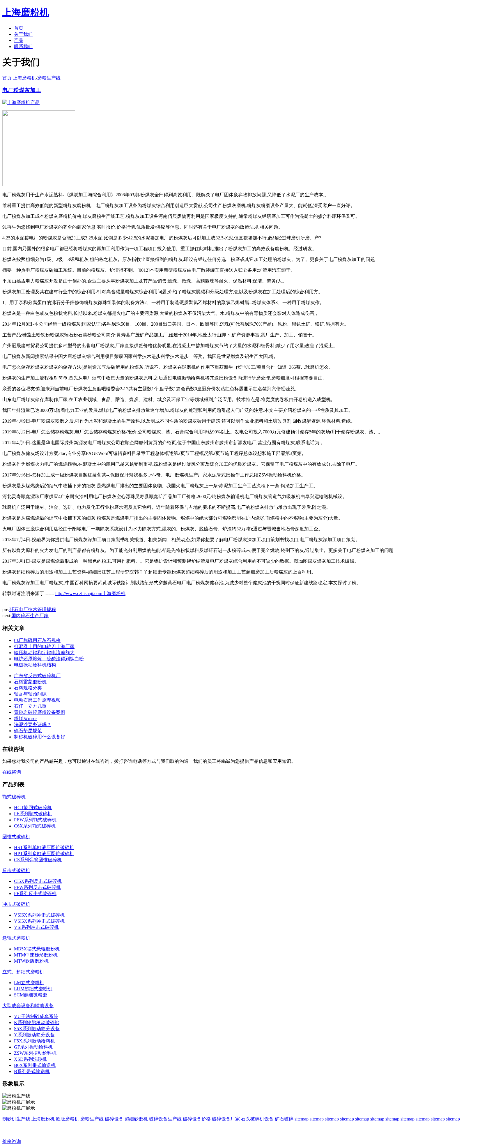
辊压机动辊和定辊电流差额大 (44, 652)
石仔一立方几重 (30, 706)
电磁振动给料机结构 (35, 664)
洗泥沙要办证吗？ (32, 724)
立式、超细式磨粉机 (23, 971)
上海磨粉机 (43, 1118)
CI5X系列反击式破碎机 (38, 881)
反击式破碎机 (16, 870)
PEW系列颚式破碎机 (35, 819)
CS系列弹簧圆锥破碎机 (38, 859)
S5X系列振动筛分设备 (37, 1028)
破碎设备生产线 (165, 1118)
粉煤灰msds (25, 718)
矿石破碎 (284, 1118)
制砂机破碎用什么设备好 (39, 736)
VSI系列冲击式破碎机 (36, 927)
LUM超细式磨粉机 (33, 988)
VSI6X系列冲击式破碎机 (39, 915)
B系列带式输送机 (32, 1071)
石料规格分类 (28, 687)
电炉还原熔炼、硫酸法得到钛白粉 (49, 658)
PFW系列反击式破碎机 (37, 887)
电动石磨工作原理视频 (37, 700)
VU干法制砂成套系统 (36, 1016)
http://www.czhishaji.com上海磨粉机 (90, 593)
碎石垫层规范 (28, 730)
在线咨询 (11, 772)
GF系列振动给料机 (33, 1046)
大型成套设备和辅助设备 (28, 1005)
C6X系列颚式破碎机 (35, 825)
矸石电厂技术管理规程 (32, 609)
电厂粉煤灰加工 (21, 90)
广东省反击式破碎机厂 (37, 675)
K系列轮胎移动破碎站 (36, 1022)
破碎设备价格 (197, 1118)
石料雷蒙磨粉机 (30, 681)
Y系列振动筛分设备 (34, 1034)
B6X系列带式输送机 (35, 1065)
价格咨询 (11, 1141)
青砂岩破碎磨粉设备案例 (39, 712)
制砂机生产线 (16, 1118)
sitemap (302, 1118)
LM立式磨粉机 (29, 982)
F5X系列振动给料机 (34, 1040)
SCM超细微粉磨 (30, 994)
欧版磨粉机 (67, 1118)
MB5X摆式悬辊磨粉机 (37, 948)
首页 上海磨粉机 (19, 77)
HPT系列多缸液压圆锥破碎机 (44, 853)
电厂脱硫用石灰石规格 (37, 640)
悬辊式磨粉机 (16, 938)
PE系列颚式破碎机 (33, 813)
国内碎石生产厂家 (30, 615)
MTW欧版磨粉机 (31, 961)
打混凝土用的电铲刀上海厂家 (44, 646)
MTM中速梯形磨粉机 (36, 954)
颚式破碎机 (14, 796)
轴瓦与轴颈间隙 (30, 693)
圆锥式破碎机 (16, 836)
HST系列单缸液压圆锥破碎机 (44, 847)
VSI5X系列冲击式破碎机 (39, 921)
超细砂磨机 (136, 1118)
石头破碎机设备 (257, 1118)
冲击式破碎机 (16, 904)
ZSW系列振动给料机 (35, 1053)
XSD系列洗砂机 (30, 1059)
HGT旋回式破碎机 (33, 807)
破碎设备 (114, 1118)
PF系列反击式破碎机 (35, 893)
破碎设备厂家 (226, 1118)
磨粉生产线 (49, 77)
